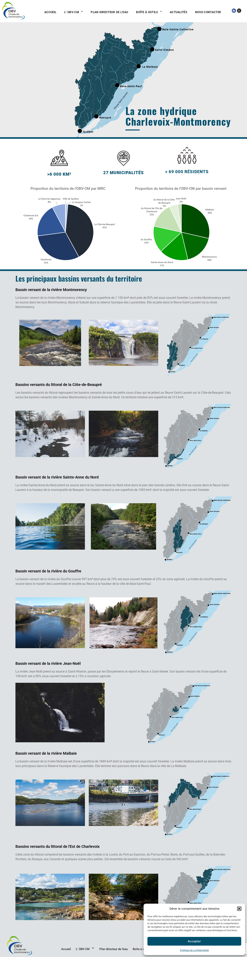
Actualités (178, 12)
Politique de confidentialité (194, 950)
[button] (239, 909)
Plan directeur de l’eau (109, 12)
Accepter (194, 941)
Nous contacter (208, 12)
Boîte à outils (147, 12)
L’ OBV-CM (71, 12)
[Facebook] (234, 11)
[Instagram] (239, 11)
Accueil (50, 12)
